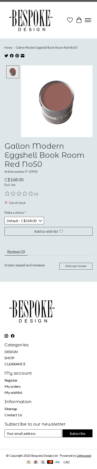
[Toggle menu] (87, 20)
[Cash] (28, 462)
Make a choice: (15, 212)
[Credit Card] (43, 462)
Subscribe (77, 433)
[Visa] (57, 462)
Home (8, 47)
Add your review (75, 266)
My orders (13, 386)
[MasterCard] (50, 462)
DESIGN (11, 351)
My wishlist (13, 392)
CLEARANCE (15, 364)
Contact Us (13, 415)
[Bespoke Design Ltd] (31, 20)
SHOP (9, 358)
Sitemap (11, 409)
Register (11, 380)
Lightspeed (84, 455)
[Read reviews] (19, 193)
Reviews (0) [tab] (16, 251)
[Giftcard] (36, 462)
